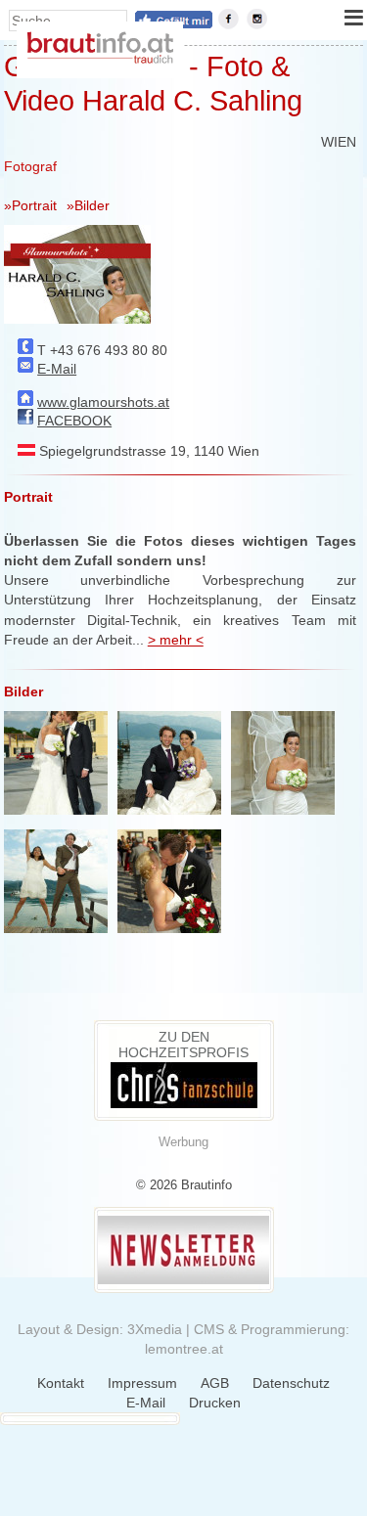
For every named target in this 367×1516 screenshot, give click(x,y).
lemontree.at (184, 1349)
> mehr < (176, 639)
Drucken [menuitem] (215, 1402)
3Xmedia (154, 1329)
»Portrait (30, 205)
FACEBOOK (74, 420)
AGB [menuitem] (215, 1383)
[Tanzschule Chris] (184, 1103)
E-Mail (56, 369)
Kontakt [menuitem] (60, 1383)
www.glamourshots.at (103, 402)
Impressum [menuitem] (142, 1383)
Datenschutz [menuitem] (291, 1383)
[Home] (99, 59)
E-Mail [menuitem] (145, 1402)
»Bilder (88, 205)
